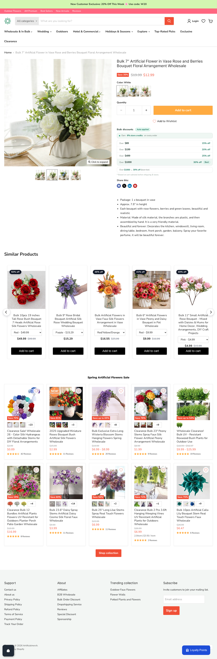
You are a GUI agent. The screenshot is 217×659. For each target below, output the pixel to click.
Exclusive (186, 31)
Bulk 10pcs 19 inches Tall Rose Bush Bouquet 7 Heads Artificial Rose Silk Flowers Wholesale (26, 321)
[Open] (8, 650)
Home (8, 52)
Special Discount (66, 614)
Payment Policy (13, 619)
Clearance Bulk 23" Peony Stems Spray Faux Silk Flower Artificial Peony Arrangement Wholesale (150, 436)
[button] (40, 175)
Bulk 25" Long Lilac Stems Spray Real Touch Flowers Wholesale (108, 513)
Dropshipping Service (69, 604)
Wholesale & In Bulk (17, 31)
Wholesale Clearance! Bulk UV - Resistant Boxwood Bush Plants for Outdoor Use (192, 436)
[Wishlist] (203, 21)
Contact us (10, 589)
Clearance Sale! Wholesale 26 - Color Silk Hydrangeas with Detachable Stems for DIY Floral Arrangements (23, 436)
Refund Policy (12, 609)
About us (9, 594)
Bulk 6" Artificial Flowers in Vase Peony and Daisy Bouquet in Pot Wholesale (151, 321)
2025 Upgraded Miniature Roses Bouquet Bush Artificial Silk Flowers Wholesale (65, 436)
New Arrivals (62, 11)
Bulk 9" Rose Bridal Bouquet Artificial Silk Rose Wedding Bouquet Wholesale (68, 321)
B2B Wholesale (66, 594)
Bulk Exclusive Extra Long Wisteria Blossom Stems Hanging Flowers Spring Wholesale (107, 436)
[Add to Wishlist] (36, 391)
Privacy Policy (12, 599)
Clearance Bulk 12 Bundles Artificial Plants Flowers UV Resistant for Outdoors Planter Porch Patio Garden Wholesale (22, 517)
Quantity (121, 102)
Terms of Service (13, 614)
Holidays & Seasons (118, 31)
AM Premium (30, 11)
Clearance (10, 41)
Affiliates (62, 589)
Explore (142, 31)
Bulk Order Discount (68, 599)
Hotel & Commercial (86, 31)
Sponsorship (64, 619)
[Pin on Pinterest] (135, 186)
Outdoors (62, 31)
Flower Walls (117, 594)
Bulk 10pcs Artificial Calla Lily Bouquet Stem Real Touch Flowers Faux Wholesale (192, 515)
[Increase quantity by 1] (146, 110)
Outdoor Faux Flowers (122, 589)
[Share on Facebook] (119, 186)
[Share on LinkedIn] (130, 186)
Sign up (171, 610)
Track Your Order (13, 624)
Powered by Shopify (14, 649)
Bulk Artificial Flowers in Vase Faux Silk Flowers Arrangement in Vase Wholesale (110, 321)
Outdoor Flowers (12, 11)
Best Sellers (47, 11)
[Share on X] (124, 186)
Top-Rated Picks (164, 31)
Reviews (76, 11)
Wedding (43, 31)
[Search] (169, 21)
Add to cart (26, 351)
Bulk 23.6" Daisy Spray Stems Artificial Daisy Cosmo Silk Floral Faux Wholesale (64, 515)
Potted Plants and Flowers (125, 599)
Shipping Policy (13, 604)
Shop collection (108, 553)
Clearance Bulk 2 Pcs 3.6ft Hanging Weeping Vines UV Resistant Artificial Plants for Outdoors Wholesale (150, 517)
